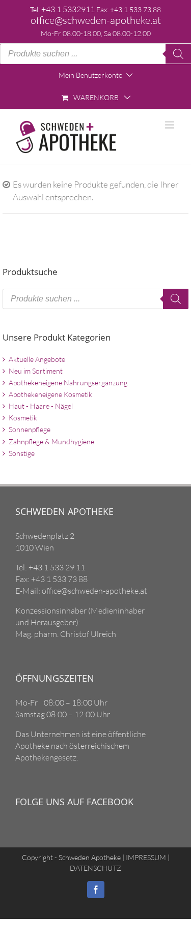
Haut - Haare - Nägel (41, 406)
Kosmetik (23, 417)
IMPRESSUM (145, 857)
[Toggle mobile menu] (170, 124)
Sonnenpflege (29, 429)
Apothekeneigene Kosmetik (50, 394)
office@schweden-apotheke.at (96, 20)
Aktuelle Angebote (37, 359)
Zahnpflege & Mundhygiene (51, 441)
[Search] (178, 54)
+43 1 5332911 (68, 9)
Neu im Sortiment (36, 371)
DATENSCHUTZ (95, 868)
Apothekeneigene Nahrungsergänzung (68, 382)
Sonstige (22, 453)
